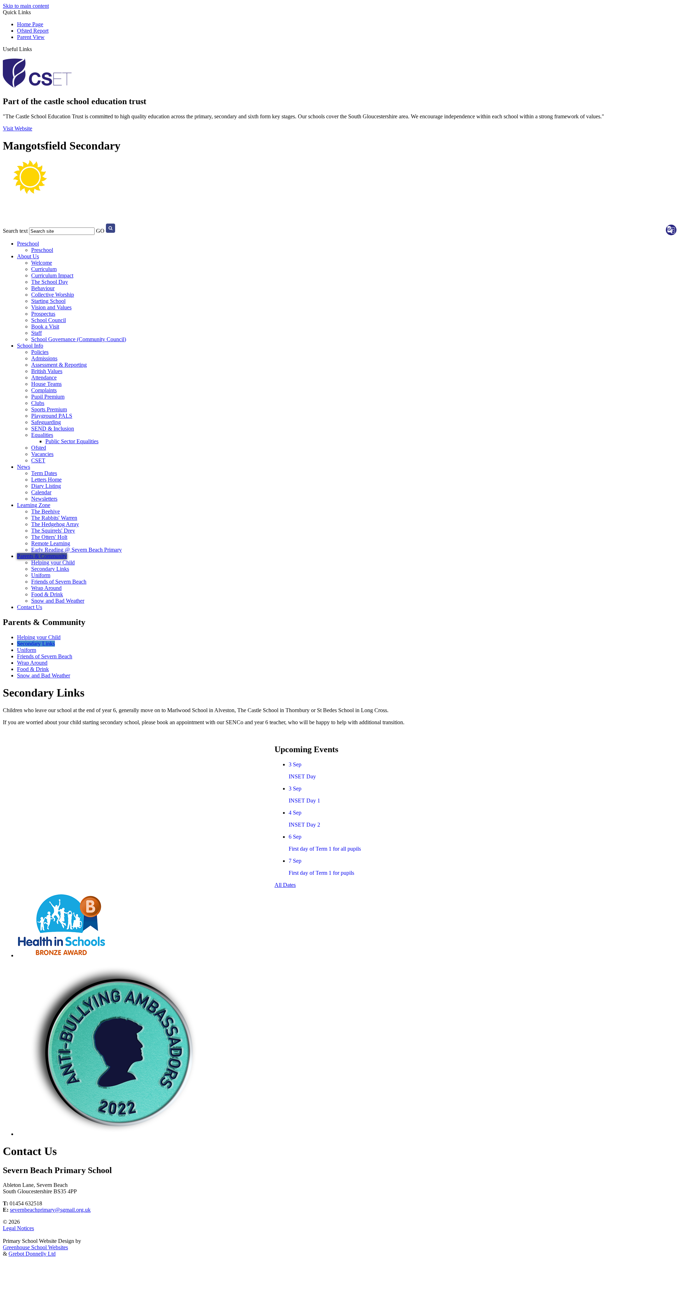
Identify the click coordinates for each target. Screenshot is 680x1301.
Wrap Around (46, 588)
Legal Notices (18, 1228)
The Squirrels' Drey (53, 531)
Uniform (40, 575)
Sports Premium (49, 409)
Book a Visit (45, 326)
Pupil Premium (47, 397)
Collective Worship (52, 295)
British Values (46, 371)
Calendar (41, 492)
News (23, 467)
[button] (34, 48)
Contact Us (29, 607)
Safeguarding (46, 422)
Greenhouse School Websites (35, 1247)
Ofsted (38, 448)
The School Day (49, 282)
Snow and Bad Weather (57, 601)
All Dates (285, 885)
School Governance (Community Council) (78, 339)
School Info (30, 346)
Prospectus (43, 314)
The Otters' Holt (49, 537)
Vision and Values (51, 307)
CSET (38, 460)
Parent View (31, 37)
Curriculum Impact (52, 275)
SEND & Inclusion (52, 429)
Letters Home (46, 480)
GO (100, 231)
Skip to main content (26, 6)
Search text (15, 231)
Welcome (41, 263)
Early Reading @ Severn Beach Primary (76, 550)
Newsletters (44, 499)
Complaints (44, 390)
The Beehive (45, 511)
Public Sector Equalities (71, 441)
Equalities (42, 435)
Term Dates (44, 473)
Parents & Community (42, 556)
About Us (28, 256)
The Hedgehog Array (55, 524)
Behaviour (43, 288)
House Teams (46, 384)
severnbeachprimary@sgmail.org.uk (50, 1210)
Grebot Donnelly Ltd (32, 1254)
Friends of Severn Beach (58, 582)
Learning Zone (33, 505)
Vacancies (42, 454)
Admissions (44, 358)
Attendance (44, 377)
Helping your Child (53, 562)
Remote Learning (50, 543)
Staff (36, 333)
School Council (48, 320)
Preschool (28, 244)
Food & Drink (47, 594)
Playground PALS (51, 416)
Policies (40, 352)
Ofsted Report (33, 31)
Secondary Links (50, 569)
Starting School (48, 301)
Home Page (30, 24)
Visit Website (17, 128)
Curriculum (44, 269)
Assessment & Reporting (59, 365)
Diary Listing (46, 486)
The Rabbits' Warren (54, 518)
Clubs (37, 403)
